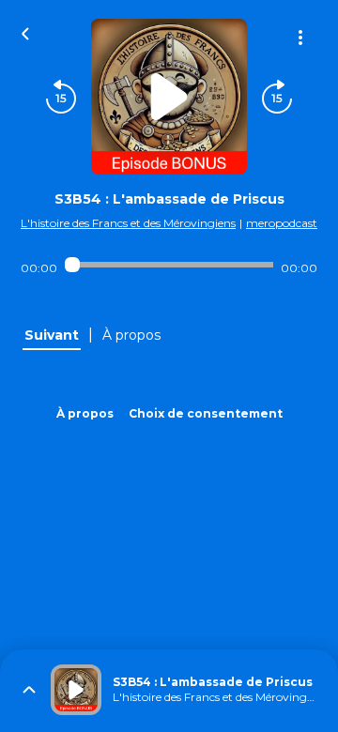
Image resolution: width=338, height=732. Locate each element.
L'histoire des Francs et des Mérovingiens (128, 223)
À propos (85, 413)
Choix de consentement (206, 413)
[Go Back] (25, 32)
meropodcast (281, 223)
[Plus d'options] (300, 37)
